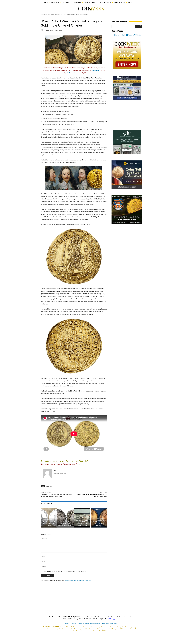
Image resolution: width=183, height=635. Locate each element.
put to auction (96, 70)
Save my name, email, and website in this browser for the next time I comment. (65, 571)
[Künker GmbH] (42, 30)
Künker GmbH (49, 30)
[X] (123, 35)
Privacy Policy (105, 623)
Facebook (118, 35)
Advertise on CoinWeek (83, 623)
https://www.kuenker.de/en (60, 473)
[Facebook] (114, 35)
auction (71, 73)
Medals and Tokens (48, 519)
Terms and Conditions (95, 623)
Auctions (47, 14)
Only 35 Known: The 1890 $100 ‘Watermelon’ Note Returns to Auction (82, 522)
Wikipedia (138, 35)
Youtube (130, 35)
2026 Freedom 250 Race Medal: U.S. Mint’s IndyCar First (49, 523)
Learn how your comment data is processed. (78, 580)
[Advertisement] (127, 115)
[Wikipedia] (134, 35)
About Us (67, 623)
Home (42, 14)
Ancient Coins (65, 521)
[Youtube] (127, 35)
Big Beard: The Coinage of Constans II (65, 524)
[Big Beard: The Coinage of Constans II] (65, 518)
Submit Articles (113, 623)
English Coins (49, 486)
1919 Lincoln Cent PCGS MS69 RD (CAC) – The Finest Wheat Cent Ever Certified (99, 522)
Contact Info (73, 623)
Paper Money (82, 517)
